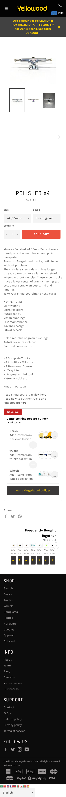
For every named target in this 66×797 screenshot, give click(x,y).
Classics (9, 677)
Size (6, 210)
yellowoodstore (12, 765)
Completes (11, 612)
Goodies (9, 629)
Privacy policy (13, 725)
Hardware (10, 623)
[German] (14, 786)
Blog (7, 671)
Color (36, 210)
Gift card (9, 641)
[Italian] (18, 786)
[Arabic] (1, 786)
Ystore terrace (13, 683)
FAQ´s (7, 713)
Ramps (8, 617)
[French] (11, 786)
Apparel (9, 635)
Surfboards (11, 689)
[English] (8, 786)
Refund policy (13, 719)
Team (7, 665)
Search (8, 588)
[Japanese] (21, 786)
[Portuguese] (24, 786)
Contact (9, 707)
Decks (8, 594)
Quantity (9, 226)
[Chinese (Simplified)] (5, 786)
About (8, 659)
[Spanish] (28, 786)
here (43, 394)
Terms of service (14, 731)
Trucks (8, 600)
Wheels (8, 606)
